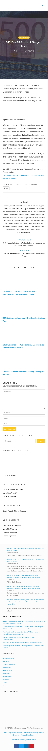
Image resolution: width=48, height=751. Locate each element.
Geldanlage (6, 673)
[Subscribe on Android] (19, 462)
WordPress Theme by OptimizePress (24, 739)
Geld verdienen (7, 670)
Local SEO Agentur (10, 529)
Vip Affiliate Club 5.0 (10, 493)
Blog (5, 732)
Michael (9, 559)
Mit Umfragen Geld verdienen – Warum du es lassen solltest (22, 642)
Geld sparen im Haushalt (12, 525)
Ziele (4, 686)
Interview (5, 680)
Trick (6, 188)
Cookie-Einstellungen (28, 735)
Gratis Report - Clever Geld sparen (15, 511)
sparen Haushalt (31, 184)
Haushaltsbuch (7, 677)
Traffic (5, 683)
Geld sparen (24, 37)
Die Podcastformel (9, 496)
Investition (8, 184)
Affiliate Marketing (8, 658)
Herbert (9, 586)
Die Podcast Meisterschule (13, 489)
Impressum (12, 732)
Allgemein (6, 661)
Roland (24, 202)
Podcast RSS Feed (10, 475)
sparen (19, 184)
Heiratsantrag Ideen (10, 532)
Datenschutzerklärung (31, 732)
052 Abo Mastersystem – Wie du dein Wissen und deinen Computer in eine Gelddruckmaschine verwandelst (25, 602)
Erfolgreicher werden (9, 664)
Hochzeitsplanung (9, 536)
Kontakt (19, 732)
